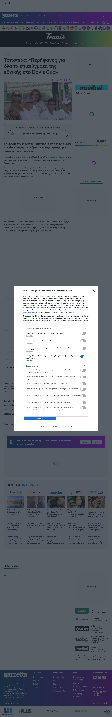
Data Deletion (43, 426)
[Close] (94, 291)
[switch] (83, 333)
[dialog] (56, 358)
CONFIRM (40, 418)
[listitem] (56, 328)
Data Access (56, 426)
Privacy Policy (68, 426)
